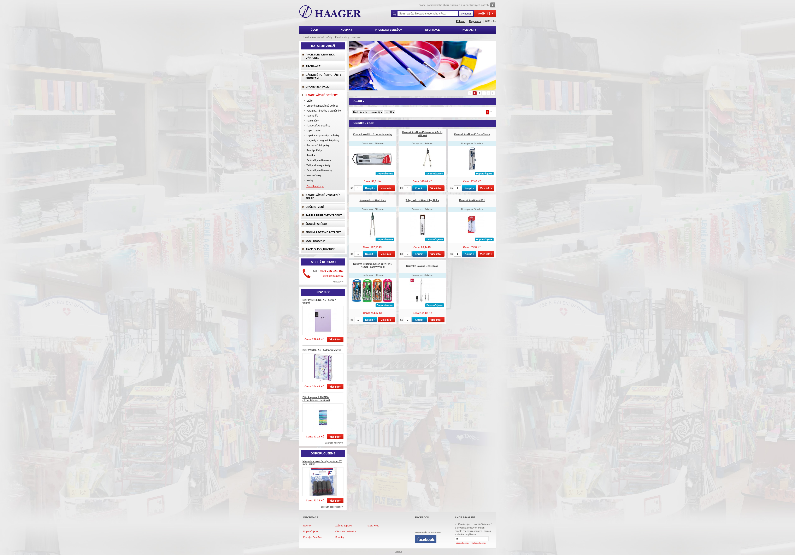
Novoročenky (313, 175)
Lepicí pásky (313, 130)
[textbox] (428, 13)
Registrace (475, 21)
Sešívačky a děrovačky (319, 170)
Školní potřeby (317, 223)
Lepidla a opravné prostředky (322, 135)
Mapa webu (373, 525)
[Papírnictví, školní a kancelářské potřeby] (330, 12)
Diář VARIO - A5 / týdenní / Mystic (321, 350)
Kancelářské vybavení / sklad (323, 197)
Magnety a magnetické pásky (322, 140)
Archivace (313, 66)
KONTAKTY (469, 29)
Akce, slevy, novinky (320, 249)
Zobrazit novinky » (334, 443)
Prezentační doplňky (317, 145)
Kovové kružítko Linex (373, 200)
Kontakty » (338, 281)
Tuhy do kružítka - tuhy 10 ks (422, 200)
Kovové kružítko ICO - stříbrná (472, 134)
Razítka (310, 155)
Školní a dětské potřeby (323, 232)
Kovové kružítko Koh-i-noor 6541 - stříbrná (422, 134)
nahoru (398, 551)
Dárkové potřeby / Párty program (323, 76)
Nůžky (309, 180)
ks (352, 188)
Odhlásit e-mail (478, 543)
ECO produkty (316, 240)
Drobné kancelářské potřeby (322, 105)
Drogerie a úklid (318, 86)
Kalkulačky (312, 120)
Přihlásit (460, 21)
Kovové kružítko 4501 (472, 200)
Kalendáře (312, 115)
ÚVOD (314, 29)
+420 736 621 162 (331, 271)
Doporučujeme (310, 531)
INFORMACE (432, 29)
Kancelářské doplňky (318, 125)
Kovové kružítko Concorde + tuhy (372, 134)
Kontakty (339, 537)
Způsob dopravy (343, 525)
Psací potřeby (314, 150)
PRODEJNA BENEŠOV (388, 29)
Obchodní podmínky (345, 531)
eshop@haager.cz (333, 275)
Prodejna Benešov (312, 537)
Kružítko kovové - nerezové (422, 266)
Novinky (307, 525)
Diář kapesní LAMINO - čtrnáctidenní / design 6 (316, 399)
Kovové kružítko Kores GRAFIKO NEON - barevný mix (372, 265)
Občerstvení (315, 206)
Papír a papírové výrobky (324, 215)
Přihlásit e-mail (462, 543)
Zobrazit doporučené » (332, 507)
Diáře (309, 100)
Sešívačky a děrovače (318, 160)
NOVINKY (346, 29)
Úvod (306, 37)
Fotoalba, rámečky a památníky (323, 110)
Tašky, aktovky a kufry (318, 165)
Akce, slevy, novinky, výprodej (320, 56)
